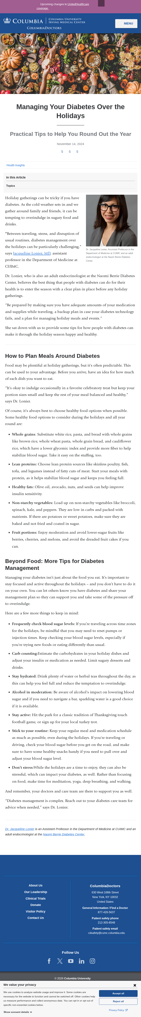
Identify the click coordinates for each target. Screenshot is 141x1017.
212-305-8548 (106, 922)
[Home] (44, 23)
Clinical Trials (36, 898)
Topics (10, 185)
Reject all (118, 1001)
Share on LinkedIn (77, 151)
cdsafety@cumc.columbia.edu (106, 933)
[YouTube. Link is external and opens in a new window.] (71, 961)
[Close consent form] (135, 985)
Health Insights (16, 165)
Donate (35, 905)
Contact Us (36, 918)
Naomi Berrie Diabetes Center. (64, 834)
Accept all (118, 993)
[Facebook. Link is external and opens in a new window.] (49, 961)
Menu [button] (128, 23)
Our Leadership (35, 892)
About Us (35, 885)
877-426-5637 (106, 912)
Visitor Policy (35, 911)
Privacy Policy (117, 1010)
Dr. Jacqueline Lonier (19, 829)
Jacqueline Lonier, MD (31, 253)
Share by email (82, 152)
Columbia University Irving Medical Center (54, 865)
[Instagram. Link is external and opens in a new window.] (92, 961)
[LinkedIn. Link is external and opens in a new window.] (81, 961)
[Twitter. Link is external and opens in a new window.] (60, 961)
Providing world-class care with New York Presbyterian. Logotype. (93, 866)
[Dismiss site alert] (101, 3)
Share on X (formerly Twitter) (69, 151)
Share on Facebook (62, 151)
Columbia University (77, 978)
